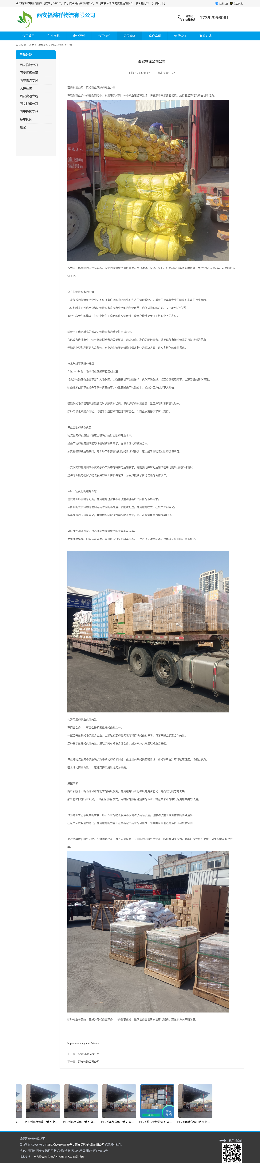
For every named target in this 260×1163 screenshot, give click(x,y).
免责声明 (53, 1156)
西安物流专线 (29, 80)
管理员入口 (66, 1156)
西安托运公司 (29, 104)
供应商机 (54, 36)
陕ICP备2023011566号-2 (60, 1144)
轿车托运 (26, 119)
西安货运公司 (29, 72)
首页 (31, 45)
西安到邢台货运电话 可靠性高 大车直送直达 (44, 1121)
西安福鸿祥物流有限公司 (89, 1144)
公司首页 (28, 36)
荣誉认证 (180, 36)
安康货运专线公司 (88, 1054)
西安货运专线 (29, 96)
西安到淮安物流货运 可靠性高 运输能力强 (118, 1121)
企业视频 (79, 36)
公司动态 (130, 36)
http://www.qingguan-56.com (83, 1043)
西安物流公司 (29, 65)
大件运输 (26, 88)
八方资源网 (40, 1156)
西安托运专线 (29, 111)
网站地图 (78, 1156)
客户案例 (155, 36)
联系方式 (205, 36)
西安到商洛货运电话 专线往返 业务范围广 (194, 1121)
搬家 (23, 127)
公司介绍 (104, 36)
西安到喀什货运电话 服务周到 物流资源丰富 (158, 1121)
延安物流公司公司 (88, 1061)
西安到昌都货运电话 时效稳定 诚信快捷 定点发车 (85, 1121)
